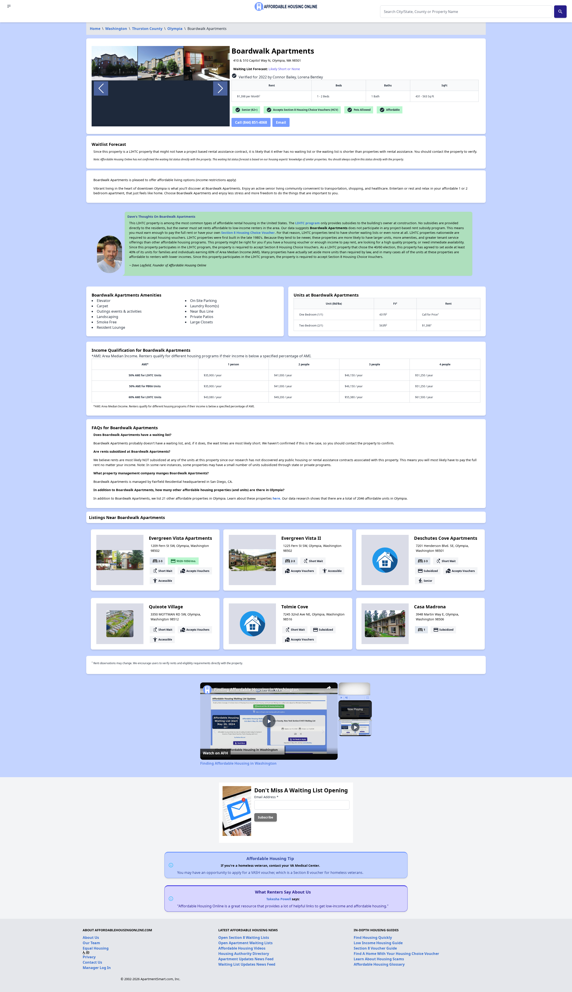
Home (95, 28)
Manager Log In (97, 967)
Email (281, 122)
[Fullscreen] (367, 697)
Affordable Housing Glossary (379, 964)
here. (277, 498)
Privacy (89, 956)
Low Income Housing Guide (378, 942)
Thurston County (147, 28)
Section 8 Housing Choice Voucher (248, 232)
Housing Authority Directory (243, 953)
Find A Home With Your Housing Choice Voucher (396, 953)
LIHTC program (307, 223)
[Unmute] (346, 697)
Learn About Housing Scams (379, 958)
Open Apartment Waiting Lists (245, 942)
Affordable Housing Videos (241, 948)
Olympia (175, 28)
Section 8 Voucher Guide (375, 948)
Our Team (91, 942)
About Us (91, 937)
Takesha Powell (278, 899)
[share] (329, 688)
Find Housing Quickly (373, 937)
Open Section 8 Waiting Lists (243, 937)
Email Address (266, 797)
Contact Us (92, 962)
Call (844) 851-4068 (251, 122)
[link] (207, 689)
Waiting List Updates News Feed (246, 964)
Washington (116, 28)
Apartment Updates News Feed (245, 958)
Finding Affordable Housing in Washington (256, 689)
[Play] (341, 697)
